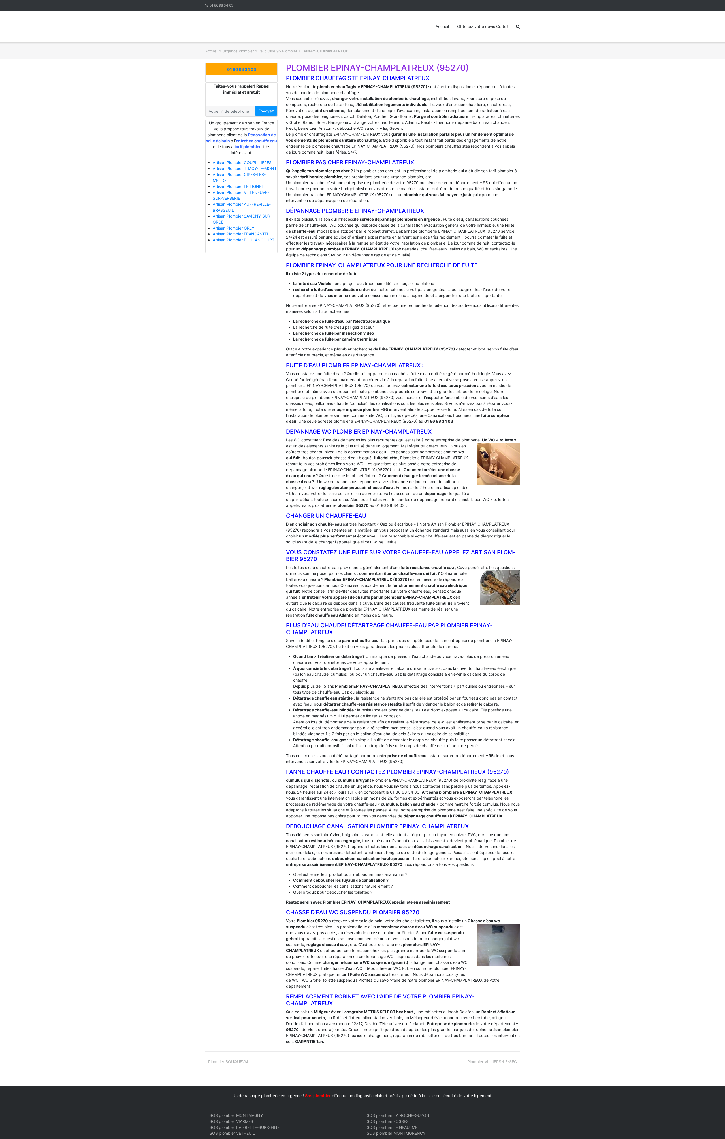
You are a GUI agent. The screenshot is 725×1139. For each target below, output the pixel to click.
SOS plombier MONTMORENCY (396, 1133)
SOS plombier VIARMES (231, 1121)
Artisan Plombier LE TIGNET (238, 186)
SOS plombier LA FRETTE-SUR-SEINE (245, 1127)
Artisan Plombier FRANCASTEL (241, 233)
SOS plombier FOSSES (388, 1121)
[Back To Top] (711, 1125)
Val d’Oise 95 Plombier (277, 51)
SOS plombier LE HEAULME (392, 1127)
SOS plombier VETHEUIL (232, 1133)
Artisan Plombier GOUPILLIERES (242, 162)
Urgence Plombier (238, 51)
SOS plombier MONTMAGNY (236, 1115)
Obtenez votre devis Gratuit (483, 26)
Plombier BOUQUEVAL (228, 1061)
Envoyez (266, 111)
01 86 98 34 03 (221, 5)
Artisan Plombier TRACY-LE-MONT (245, 168)
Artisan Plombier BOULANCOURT (243, 239)
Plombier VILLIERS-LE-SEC (492, 1061)
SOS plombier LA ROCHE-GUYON (398, 1115)
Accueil (442, 26)
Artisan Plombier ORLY (233, 228)
